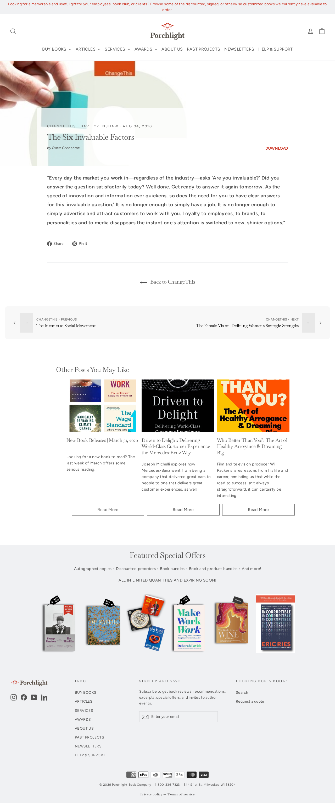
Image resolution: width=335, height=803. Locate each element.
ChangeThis (61, 126)
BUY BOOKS (55, 49)
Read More (107, 509)
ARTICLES (86, 49)
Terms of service (181, 794)
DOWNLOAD (276, 148)
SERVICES (115, 49)
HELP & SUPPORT (275, 49)
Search (242, 692)
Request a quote (250, 701)
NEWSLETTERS (239, 49)
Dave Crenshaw (100, 126)
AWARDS (144, 49)
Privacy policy (151, 794)
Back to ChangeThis (172, 281)
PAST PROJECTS (203, 49)
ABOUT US (172, 49)
